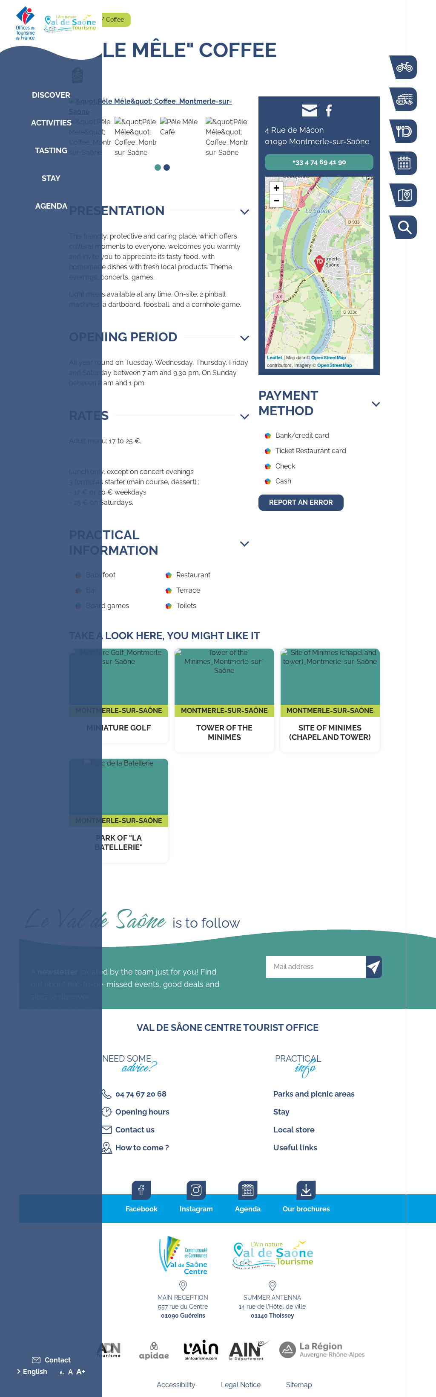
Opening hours (142, 1111)
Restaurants (404, 131)
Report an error (301, 502)
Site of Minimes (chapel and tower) (330, 700)
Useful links (295, 1147)
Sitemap (299, 1385)
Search (404, 227)
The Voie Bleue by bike (404, 67)
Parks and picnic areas (314, 1093)
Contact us (135, 1129)
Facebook (328, 110)
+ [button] (276, 188)
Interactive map (404, 195)
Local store (294, 1129)
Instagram (196, 1209)
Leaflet (274, 357)
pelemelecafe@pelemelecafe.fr (309, 110)
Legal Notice (241, 1385)
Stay (51, 178)
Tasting (51, 150)
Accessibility (176, 1385)
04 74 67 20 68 (140, 1093)
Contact (58, 1360)
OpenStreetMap (328, 357)
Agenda (51, 205)
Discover (51, 94)
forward (235, 107)
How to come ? (142, 1147)
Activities (51, 122)
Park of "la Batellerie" (118, 810)
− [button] (276, 200)
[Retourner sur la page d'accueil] (51, 21)
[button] (159, 210)
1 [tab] (158, 167)
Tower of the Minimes (224, 700)
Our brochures (306, 1209)
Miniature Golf (118, 696)
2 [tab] (167, 167)
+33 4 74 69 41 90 (319, 162)
